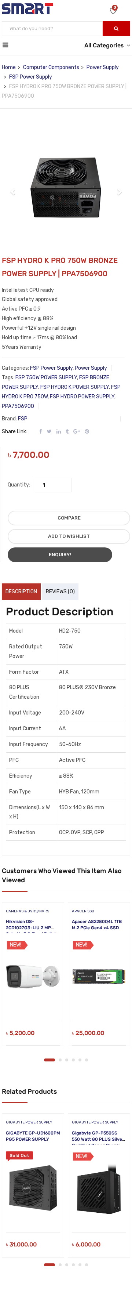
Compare (69, 518)
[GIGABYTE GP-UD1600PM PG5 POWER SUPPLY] (33, 1188)
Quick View (33, 1002)
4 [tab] (73, 1059)
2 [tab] (60, 1059)
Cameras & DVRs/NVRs (27, 911)
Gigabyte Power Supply (29, 1122)
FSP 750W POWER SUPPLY (46, 377)
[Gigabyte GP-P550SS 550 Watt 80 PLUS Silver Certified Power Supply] (99, 1188)
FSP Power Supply (30, 77)
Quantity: (19, 485)
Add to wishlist (69, 536)
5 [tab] (79, 1059)
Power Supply (103, 67)
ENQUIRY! (60, 554)
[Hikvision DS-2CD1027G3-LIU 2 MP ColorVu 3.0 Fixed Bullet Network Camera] (33, 976)
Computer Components (51, 67)
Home (9, 67)
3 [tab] (66, 1059)
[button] (13, 187)
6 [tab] (86, 1059)
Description (21, 592)
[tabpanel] (33, 976)
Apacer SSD (83, 911)
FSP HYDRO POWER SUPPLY (82, 397)
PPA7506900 (18, 406)
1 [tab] (49, 1059)
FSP (22, 419)
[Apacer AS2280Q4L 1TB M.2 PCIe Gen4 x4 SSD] (99, 976)
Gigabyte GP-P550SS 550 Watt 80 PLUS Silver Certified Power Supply (98, 1139)
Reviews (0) (60, 592)
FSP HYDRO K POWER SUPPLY (74, 387)
